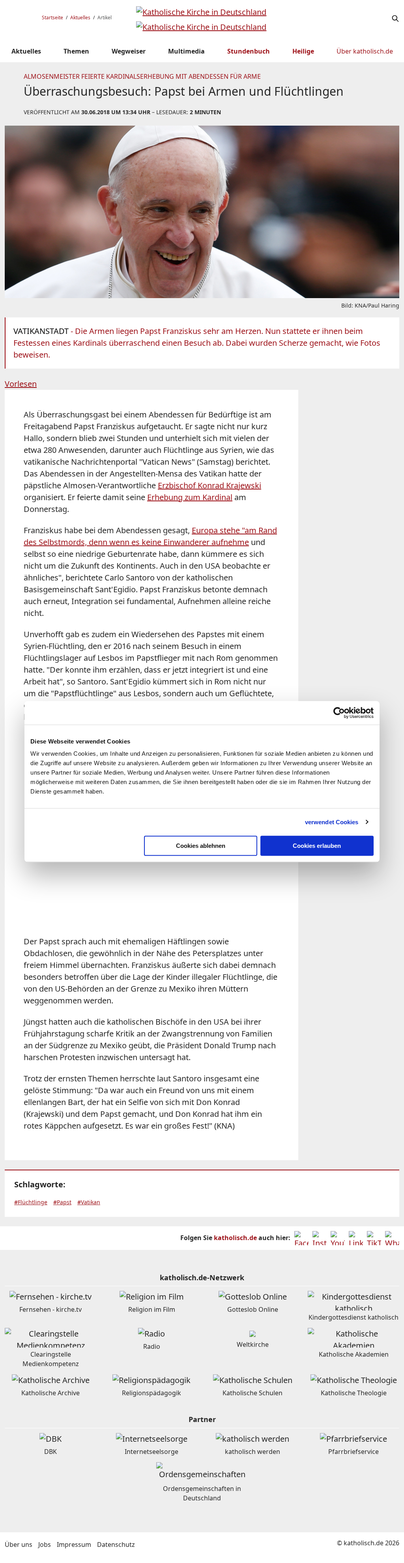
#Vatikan (88, 1202)
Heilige (303, 51)
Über (365, 51)
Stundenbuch (248, 51)
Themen (76, 51)
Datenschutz (116, 1544)
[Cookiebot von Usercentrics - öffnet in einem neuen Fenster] (339, 713)
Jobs (44, 1544)
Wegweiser (129, 51)
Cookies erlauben (317, 845)
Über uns (18, 1544)
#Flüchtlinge (30, 1202)
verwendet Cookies (332, 822)
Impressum (74, 1544)
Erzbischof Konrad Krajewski (209, 485)
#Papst (62, 1202)
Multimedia (186, 51)
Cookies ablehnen (200, 845)
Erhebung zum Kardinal (189, 497)
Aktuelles (80, 17)
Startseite (52, 17)
